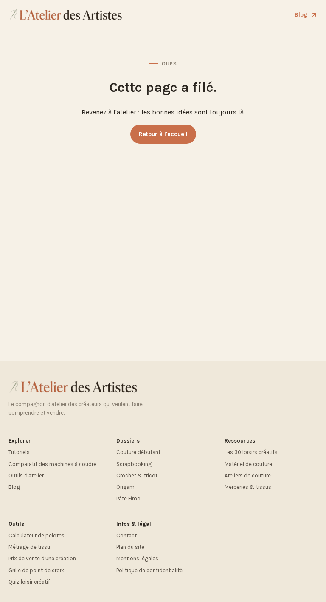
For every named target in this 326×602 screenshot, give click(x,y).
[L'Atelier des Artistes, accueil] (65, 15)
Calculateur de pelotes (36, 535)
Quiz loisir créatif (29, 582)
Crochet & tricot (136, 475)
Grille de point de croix (36, 570)
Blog (301, 14)
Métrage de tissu (29, 547)
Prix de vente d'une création (42, 558)
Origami (126, 487)
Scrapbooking (134, 464)
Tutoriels (19, 452)
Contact (126, 535)
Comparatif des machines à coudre (52, 464)
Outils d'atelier (26, 475)
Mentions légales (137, 558)
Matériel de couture (248, 464)
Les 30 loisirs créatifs (251, 452)
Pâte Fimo (128, 498)
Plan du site (130, 547)
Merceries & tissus (248, 487)
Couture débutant (138, 452)
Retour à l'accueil (163, 134)
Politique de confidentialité (149, 570)
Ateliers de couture (248, 475)
